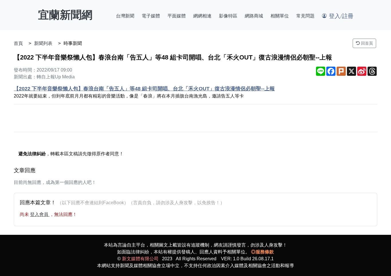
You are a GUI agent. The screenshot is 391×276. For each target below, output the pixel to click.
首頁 (18, 43)
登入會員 (40, 214)
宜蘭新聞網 (65, 15)
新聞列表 (43, 43)
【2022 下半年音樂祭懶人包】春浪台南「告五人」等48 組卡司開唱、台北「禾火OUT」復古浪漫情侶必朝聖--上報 (144, 89)
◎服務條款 (262, 251)
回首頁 (366, 43)
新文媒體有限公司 (140, 258)
